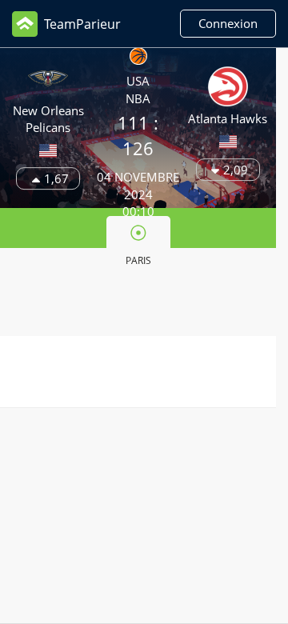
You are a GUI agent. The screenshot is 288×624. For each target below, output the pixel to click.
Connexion (228, 23)
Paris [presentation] (138, 260)
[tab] (138, 244)
